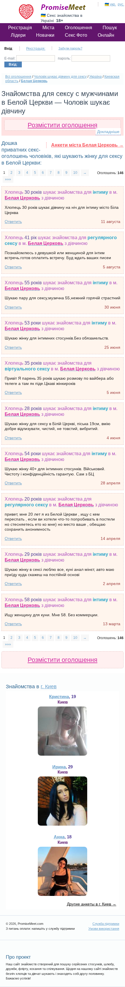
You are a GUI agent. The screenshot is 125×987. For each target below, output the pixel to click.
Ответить (13, 221)
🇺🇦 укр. (110, 4)
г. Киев (49, 686)
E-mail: (10, 58)
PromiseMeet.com (63, 7)
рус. (121, 4)
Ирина (59, 766)
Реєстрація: (35, 49)
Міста (48, 27)
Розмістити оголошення (62, 125)
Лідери (18, 35)
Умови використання (103, 928)
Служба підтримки (105, 923)
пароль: (65, 58)
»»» (8, 179)
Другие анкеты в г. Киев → (91, 904)
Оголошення (78, 27)
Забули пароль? (70, 48)
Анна (59, 836)
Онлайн (106, 35)
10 (75, 173)
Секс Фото (76, 35)
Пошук (110, 27)
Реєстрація (20, 27)
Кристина (59, 696)
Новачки (45, 35)
